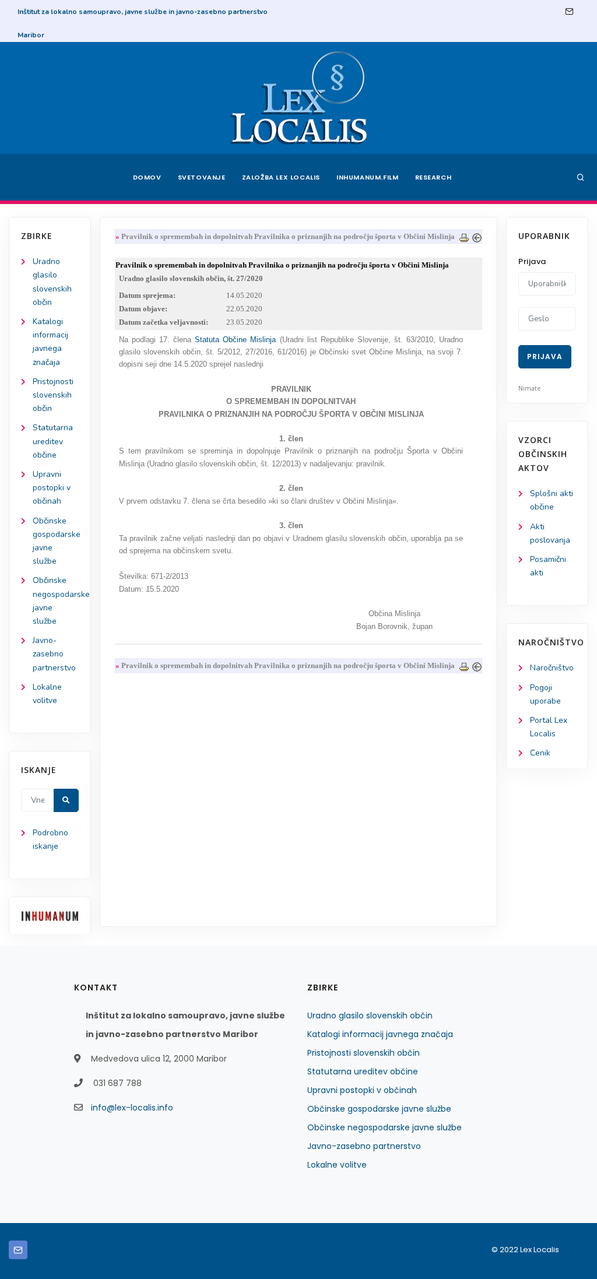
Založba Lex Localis (281, 177)
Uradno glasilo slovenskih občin (370, 1015)
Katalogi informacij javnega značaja (380, 1034)
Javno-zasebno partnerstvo (54, 654)
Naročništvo (552, 667)
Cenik (540, 752)
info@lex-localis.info (132, 1107)
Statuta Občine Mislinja (235, 339)
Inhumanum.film (367, 177)
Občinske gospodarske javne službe (379, 1109)
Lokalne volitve (337, 1165)
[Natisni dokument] (464, 236)
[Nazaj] (477, 236)
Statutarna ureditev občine (53, 441)
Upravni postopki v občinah (52, 488)
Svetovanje (202, 177)
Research (433, 177)
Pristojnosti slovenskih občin (53, 395)
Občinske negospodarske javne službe (384, 1127)
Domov (147, 177)
